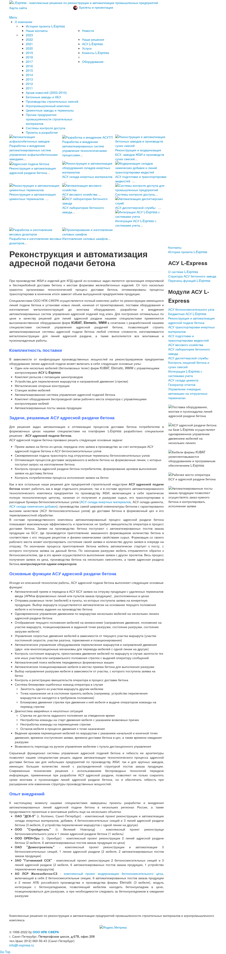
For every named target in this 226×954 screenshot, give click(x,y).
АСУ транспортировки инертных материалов (191, 329)
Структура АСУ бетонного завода (192, 276)
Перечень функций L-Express (189, 280)
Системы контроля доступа (135, 194)
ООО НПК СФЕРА (46, 932)
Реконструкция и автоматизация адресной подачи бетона (191, 320)
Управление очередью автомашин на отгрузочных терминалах (187, 393)
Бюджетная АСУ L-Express (187, 314)
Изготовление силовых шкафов (84, 238)
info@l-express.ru (21, 945)
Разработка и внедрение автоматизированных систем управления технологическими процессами (84, 148)
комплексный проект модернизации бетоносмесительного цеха (113, 873)
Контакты (174, 247)
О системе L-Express (183, 271)
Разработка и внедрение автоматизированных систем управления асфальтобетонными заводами (33, 152)
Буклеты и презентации (96, 7)
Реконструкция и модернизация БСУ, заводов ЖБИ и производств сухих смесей (139, 154)
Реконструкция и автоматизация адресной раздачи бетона (32, 170)
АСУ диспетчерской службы (135, 207)
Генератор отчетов (181, 384)
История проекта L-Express (187, 252)
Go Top (5, 952)
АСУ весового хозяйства (79, 194)
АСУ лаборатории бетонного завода (189, 351)
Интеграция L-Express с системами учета (185, 373)
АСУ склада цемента (183, 380)
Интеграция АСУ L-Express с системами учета (135, 223)
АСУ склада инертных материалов (87, 176)
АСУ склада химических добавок (32, 506)
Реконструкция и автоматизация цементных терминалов (32, 196)
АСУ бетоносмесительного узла (191, 309)
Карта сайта (18, 8)
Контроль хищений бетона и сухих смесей (188, 364)
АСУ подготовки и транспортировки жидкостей (188, 338)
